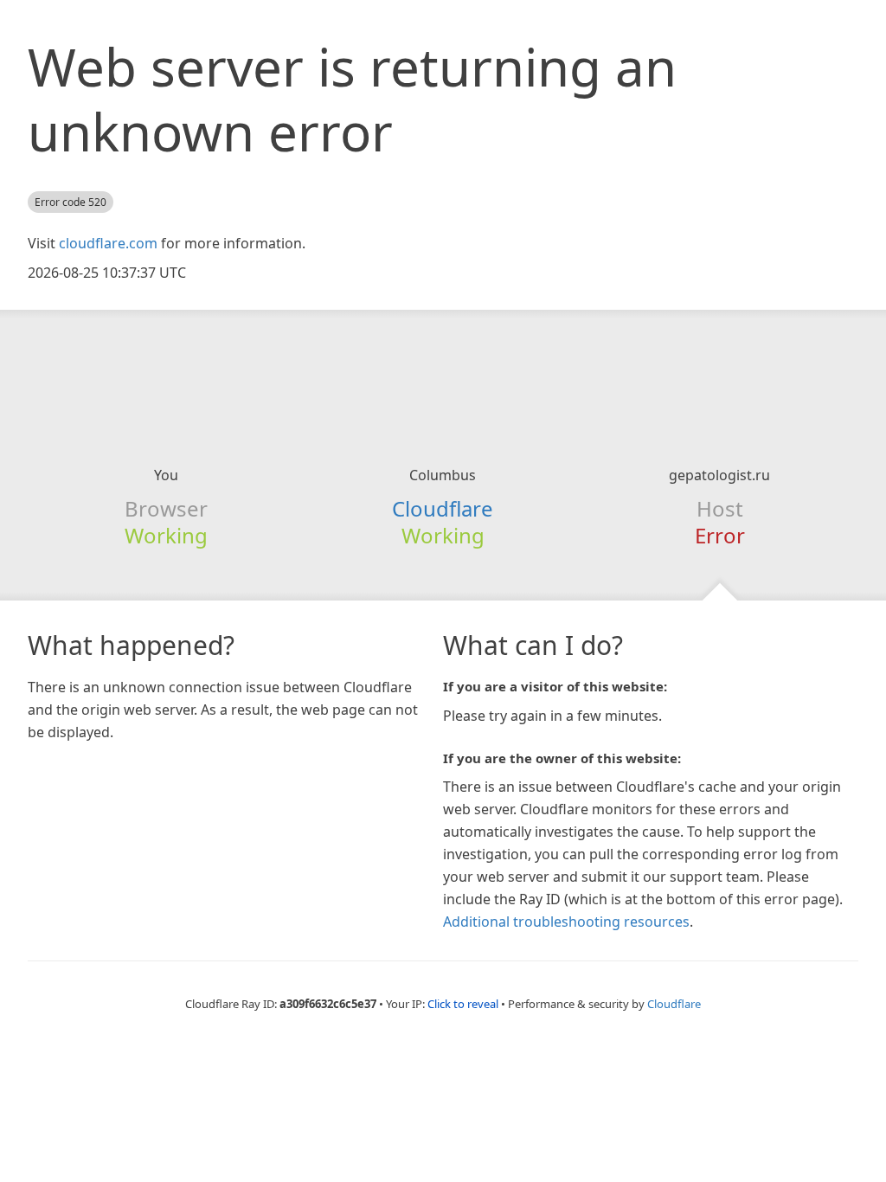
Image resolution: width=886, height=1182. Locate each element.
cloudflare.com (108, 243)
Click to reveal (462, 1004)
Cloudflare (442, 508)
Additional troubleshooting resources (566, 921)
